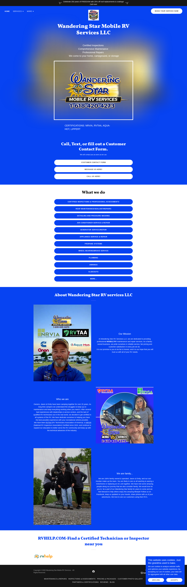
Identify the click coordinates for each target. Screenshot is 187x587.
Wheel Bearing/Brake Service (93, 251)
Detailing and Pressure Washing (93, 216)
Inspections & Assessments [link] (82, 579)
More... (93, 279)
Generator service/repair (93, 230)
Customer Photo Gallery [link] (130, 579)
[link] (93, 11)
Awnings (93, 265)
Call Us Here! (93, 176)
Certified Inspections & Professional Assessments (93, 202)
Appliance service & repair (93, 237)
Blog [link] (112, 582)
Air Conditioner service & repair (93, 223)
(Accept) (174, 580)
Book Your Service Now (166, 11)
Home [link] (7, 11)
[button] (18, 11)
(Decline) (156, 580)
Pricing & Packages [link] (106, 579)
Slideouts (93, 272)
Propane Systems (93, 244)
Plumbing (93, 258)
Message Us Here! (93, 169)
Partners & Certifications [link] (85, 582)
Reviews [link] (104, 582)
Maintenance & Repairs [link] (55, 579)
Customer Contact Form (93, 162)
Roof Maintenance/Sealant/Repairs (93, 209)
